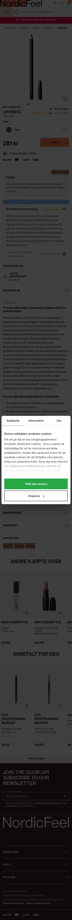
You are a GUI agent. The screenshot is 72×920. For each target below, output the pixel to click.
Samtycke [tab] (13, 420)
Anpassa (34, 495)
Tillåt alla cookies (36, 483)
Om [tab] (59, 420)
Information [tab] (36, 420)
